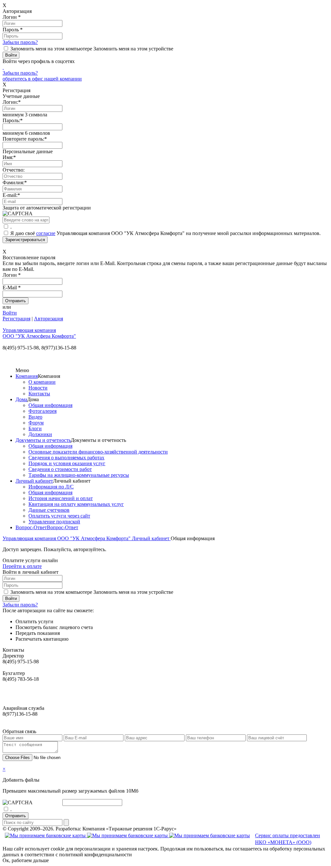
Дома (21, 399)
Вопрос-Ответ (31, 527)
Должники (40, 434)
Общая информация (50, 405)
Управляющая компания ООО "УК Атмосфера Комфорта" (67, 538)
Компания (27, 376)
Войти (10, 312)
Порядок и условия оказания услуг (66, 463)
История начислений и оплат (60, 498)
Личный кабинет (34, 481)
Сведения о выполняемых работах (66, 457)
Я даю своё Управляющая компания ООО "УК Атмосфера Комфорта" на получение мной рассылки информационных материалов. (165, 233)
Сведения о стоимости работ (60, 469)
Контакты (39, 393)
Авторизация (48, 318)
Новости (38, 387)
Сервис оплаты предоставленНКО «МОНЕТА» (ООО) (287, 839)
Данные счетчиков (48, 510)
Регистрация (16, 318)
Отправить (15, 815)
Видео (35, 417)
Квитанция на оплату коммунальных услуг (76, 504)
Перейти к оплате (22, 566)
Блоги (35, 428)
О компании (42, 382)
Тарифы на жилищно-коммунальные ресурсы (78, 475)
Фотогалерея (42, 411)
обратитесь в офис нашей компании (42, 78)
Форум (36, 422)
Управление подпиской (54, 521)
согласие (45, 233)
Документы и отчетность (43, 440)
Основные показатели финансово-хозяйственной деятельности (98, 451)
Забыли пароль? (20, 42)
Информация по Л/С (51, 486)
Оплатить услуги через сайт (59, 516)
